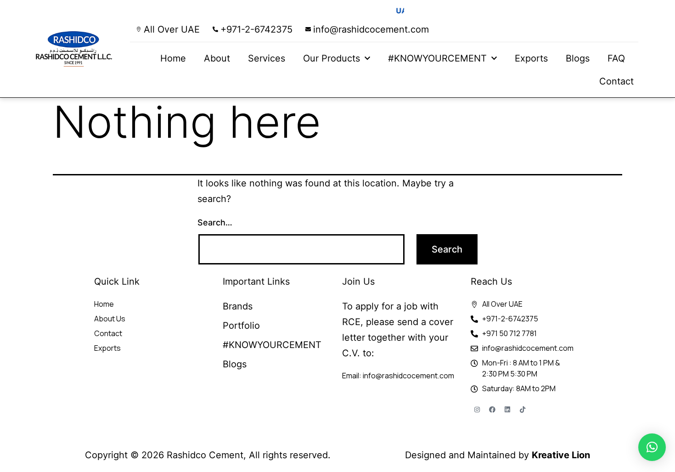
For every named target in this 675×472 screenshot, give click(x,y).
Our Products (331, 58)
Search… (214, 222)
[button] (652, 447)
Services (266, 58)
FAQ (616, 58)
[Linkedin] (507, 409)
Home (173, 58)
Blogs (578, 58)
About (217, 58)
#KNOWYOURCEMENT (437, 58)
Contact (616, 81)
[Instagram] (477, 409)
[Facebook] (492, 409)
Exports (531, 58)
